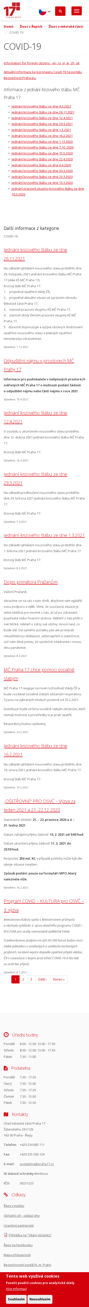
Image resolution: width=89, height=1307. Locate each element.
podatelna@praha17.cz (37, 1164)
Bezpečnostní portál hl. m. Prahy (27, 1265)
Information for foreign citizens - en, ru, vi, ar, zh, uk (42, 63)
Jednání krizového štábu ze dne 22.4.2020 (42, 159)
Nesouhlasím (39, 1299)
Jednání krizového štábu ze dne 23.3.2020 (42, 176)
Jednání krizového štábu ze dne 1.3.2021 (41, 130)
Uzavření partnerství (19, 1225)
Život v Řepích (31, 26)
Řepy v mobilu (14, 1205)
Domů (8, 26)
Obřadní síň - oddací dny (22, 1215)
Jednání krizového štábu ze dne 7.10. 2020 (42, 147)
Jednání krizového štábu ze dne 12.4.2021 (42, 118)
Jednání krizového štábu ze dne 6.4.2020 (41, 165)
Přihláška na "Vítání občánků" (30, 1235)
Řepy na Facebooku (18, 1245)
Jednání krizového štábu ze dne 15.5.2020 (42, 153)
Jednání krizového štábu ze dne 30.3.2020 (42, 171)
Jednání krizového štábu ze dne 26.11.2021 (43, 112)
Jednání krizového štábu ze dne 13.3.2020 (42, 182)
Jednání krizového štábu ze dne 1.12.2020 (42, 141)
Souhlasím (16, 1299)
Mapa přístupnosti (17, 1255)
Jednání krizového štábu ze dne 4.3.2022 (41, 106)
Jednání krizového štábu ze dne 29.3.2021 (42, 124)
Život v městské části (66, 26)
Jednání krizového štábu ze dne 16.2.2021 (42, 135)
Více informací (16, 1288)
